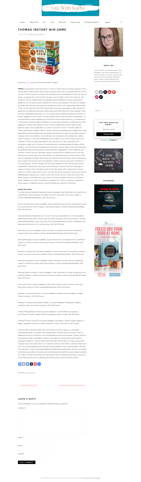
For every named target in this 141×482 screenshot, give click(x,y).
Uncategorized (30, 372)
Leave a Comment (39, 34)
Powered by (104, 140)
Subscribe (109, 134)
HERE (28, 82)
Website (21, 454)
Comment (22, 408)
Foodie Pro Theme (91, 478)
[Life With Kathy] (70, 17)
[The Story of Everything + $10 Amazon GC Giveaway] (108, 213)
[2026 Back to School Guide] (108, 172)
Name (20, 437)
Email (20, 445)
